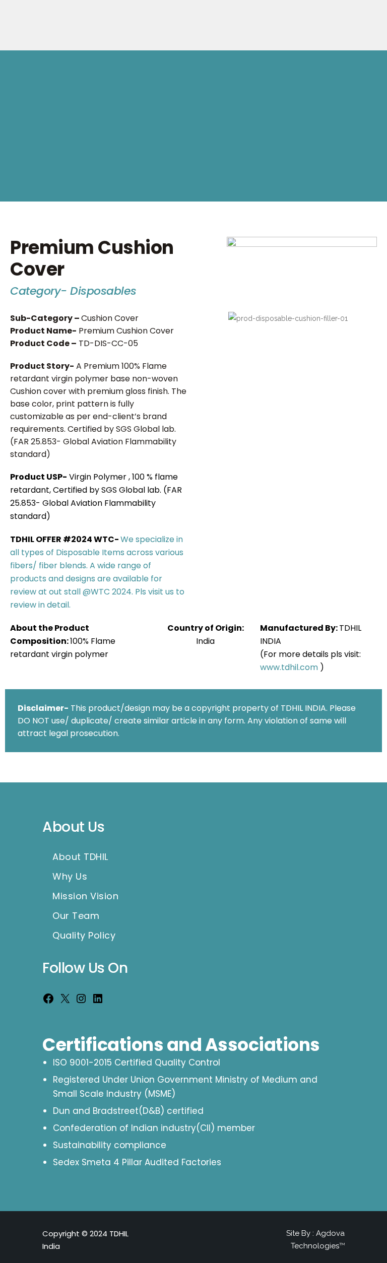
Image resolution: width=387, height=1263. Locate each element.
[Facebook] (48, 1001)
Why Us (69, 876)
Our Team (75, 915)
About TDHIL (80, 856)
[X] (65, 1001)
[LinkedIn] (98, 1001)
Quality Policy (83, 935)
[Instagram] (81, 1001)
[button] (208, 389)
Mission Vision (85, 896)
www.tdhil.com (289, 667)
